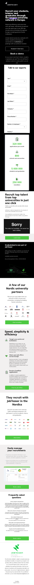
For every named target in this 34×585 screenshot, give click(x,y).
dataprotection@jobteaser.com (23, 573)
